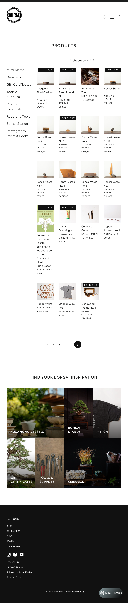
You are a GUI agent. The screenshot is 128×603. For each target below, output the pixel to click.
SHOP (9, 526)
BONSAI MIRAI (14, 531)
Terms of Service (15, 567)
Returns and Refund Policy (19, 572)
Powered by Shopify (75, 591)
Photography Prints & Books (17, 133)
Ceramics (14, 77)
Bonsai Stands (17, 124)
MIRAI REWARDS (15, 546)
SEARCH (11, 541)
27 (68, 344)
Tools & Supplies (13, 94)
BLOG (9, 536)
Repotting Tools (18, 116)
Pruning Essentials (14, 106)
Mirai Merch (16, 70)
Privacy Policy (13, 562)
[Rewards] (111, 593)
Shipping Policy (14, 577)
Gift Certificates (19, 84)
